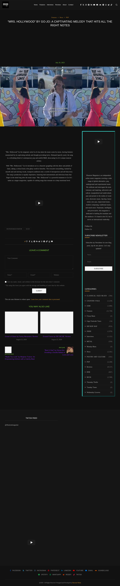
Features (42, 5)
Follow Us (88, 229)
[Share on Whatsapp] (41, 241)
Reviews (58, 5)
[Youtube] (94, 4)
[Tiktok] (111, 4)
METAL (99, 341)
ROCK (99, 377)
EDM (99, 306)
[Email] (97, 4)
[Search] (116, 4)
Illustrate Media (76, 583)
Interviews (50, 5)
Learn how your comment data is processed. (45, 299)
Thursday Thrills (99, 382)
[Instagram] (86, 4)
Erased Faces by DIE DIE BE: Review (57, 336)
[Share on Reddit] (39, 241)
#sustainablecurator (14, 229)
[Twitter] (83, 4)
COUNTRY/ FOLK (99, 301)
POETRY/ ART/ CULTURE (99, 357)
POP (99, 362)
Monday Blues (99, 347)
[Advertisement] (60, 44)
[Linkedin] (91, 4)
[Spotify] (103, 4)
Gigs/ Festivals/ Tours (99, 321)
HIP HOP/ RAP (99, 326)
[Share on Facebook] (29, 241)
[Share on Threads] (49, 242)
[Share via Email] (52, 241)
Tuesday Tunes (99, 387)
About (64, 5)
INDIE (99, 331)
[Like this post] (27, 241)
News (36, 5)
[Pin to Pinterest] (34, 241)
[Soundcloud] (100, 4)
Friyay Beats (99, 316)
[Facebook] (80, 4)
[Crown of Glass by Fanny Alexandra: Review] (21, 323)
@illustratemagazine (11, 425)
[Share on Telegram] (44, 241)
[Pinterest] (89, 4)
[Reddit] (108, 4)
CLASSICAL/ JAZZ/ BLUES (99, 296)
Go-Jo (28, 229)
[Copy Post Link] (47, 241)
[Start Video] (39, 203)
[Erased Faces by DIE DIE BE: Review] (56, 323)
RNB (99, 372)
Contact (70, 5)
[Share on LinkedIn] (37, 241)
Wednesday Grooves (99, 392)
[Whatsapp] (106, 4)
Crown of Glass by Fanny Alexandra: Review (21, 336)
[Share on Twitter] (32, 242)
